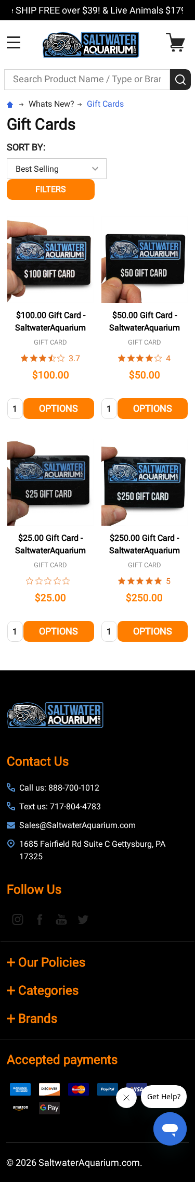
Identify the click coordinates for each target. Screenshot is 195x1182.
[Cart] (178, 42)
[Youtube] (61, 919)
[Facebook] (39, 919)
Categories (48, 990)
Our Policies (51, 962)
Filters (50, 189)
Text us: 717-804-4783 (60, 806)
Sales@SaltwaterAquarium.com (77, 825)
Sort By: (26, 147)
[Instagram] (18, 919)
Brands (37, 1018)
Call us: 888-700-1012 (59, 788)
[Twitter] (83, 919)
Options (58, 408)
